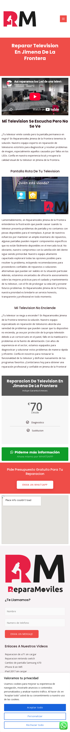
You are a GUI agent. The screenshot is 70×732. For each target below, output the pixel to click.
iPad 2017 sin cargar (16, 671)
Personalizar (35, 716)
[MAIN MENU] (63, 18)
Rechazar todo (35, 724)
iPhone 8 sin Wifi (13, 666)
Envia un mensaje (22, 634)
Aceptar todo (35, 707)
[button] (35, 485)
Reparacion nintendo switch (20, 658)
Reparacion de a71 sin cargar (20, 654)
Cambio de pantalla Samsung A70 (23, 662)
